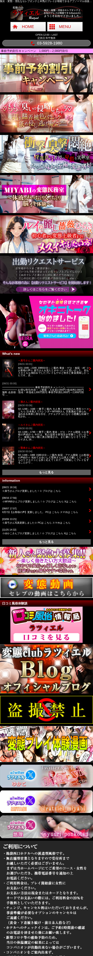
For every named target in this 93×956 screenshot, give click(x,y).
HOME (28, 26)
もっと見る (46, 472)
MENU (65, 26)
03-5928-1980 (49, 43)
